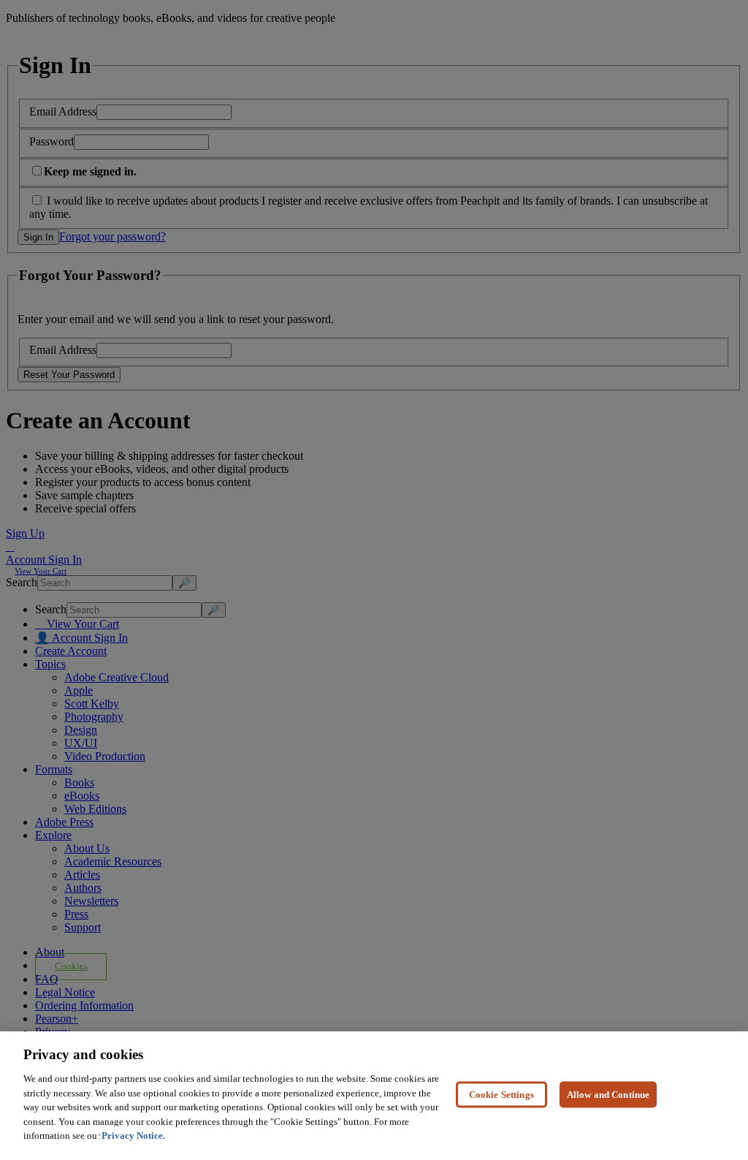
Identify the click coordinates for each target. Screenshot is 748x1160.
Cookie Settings (501, 1093)
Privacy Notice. (133, 1135)
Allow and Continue (608, 1093)
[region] (374, 1095)
